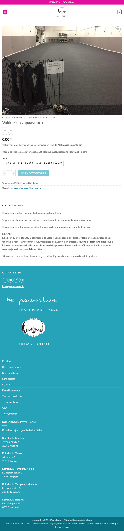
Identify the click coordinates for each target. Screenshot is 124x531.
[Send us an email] (21, 280)
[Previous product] (10, 132)
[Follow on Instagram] (10, 280)
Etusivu (6, 117)
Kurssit (6, 384)
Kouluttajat (8, 378)
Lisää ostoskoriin (33, 173)
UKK (4, 407)
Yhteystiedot (9, 413)
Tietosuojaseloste (12, 396)
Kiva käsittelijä (10, 372)
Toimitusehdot (10, 401)
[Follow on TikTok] (15, 280)
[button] (5, 12)
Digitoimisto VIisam (82, 520)
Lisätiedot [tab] (18, 205)
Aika (5, 158)
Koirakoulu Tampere (25, 117)
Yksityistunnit (48, 117)
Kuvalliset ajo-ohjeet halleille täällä (22, 430)
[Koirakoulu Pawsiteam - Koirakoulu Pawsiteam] (62, 12)
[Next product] (5, 132)
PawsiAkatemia (11, 390)
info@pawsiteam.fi (13, 286)
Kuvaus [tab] (6, 205)
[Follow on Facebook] (5, 280)
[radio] (13, 163)
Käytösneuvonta (11, 367)
